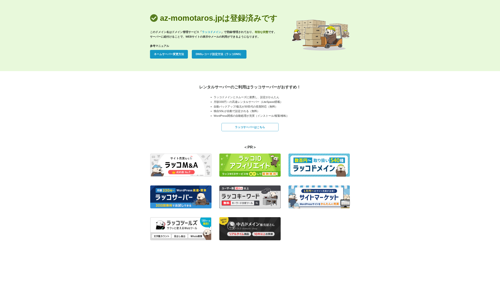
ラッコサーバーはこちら (250, 127)
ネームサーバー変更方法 (169, 54)
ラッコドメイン (211, 31)
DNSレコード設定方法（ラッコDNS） (219, 54)
